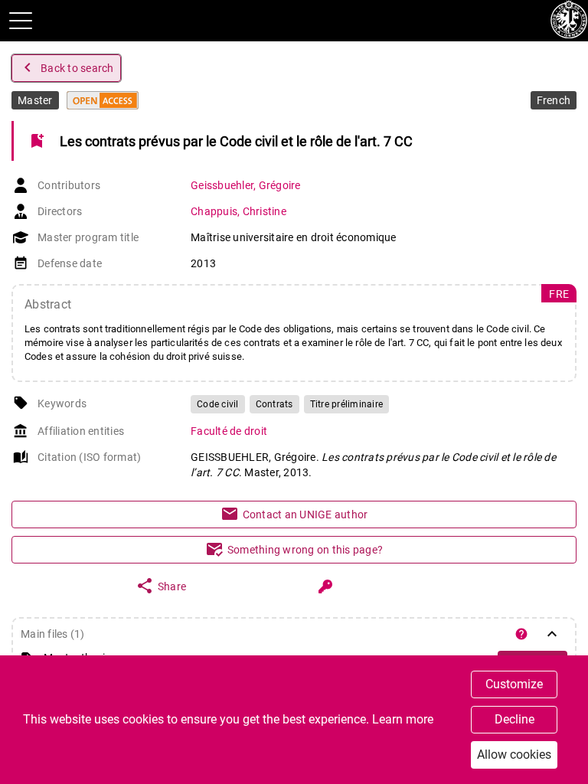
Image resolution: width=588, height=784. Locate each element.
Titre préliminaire (347, 404)
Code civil (218, 404)
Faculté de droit (229, 431)
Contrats (274, 404)
